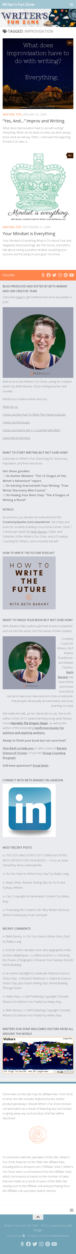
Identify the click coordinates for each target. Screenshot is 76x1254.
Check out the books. (16, 422)
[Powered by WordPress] (23, 1236)
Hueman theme (59, 1235)
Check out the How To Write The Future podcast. (34, 414)
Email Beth (40, 765)
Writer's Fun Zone (18, 4)
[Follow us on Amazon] (43, 275)
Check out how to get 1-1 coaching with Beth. (31, 430)
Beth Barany (14, 936)
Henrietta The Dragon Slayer (29, 723)
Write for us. (10, 407)
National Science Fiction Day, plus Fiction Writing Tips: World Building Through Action (37, 983)
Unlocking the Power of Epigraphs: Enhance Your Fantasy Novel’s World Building (38, 960)
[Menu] (71, 4)
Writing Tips (12, 114)
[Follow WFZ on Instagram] (60, 275)
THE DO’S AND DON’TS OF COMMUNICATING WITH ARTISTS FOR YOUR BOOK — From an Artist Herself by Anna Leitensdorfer (35, 860)
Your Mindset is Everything (29, 233)
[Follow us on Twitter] (54, 275)
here (19, 297)
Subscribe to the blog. (17, 438)
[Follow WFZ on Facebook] (48, 275)
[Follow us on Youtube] (71, 275)
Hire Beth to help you (18, 748)
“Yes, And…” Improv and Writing (33, 121)
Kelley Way (13, 996)
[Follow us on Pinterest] (65, 275)
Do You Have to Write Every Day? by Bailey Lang (37, 874)
